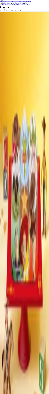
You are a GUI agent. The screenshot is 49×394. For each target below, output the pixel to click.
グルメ (7, 10)
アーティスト (9, 10)
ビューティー (15, 10)
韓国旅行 (12, 10)
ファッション (18, 10)
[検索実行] (7, 10)
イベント (5, 10)
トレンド (2, 10)
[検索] (4, 9)
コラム (21, 10)
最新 (0, 10)
